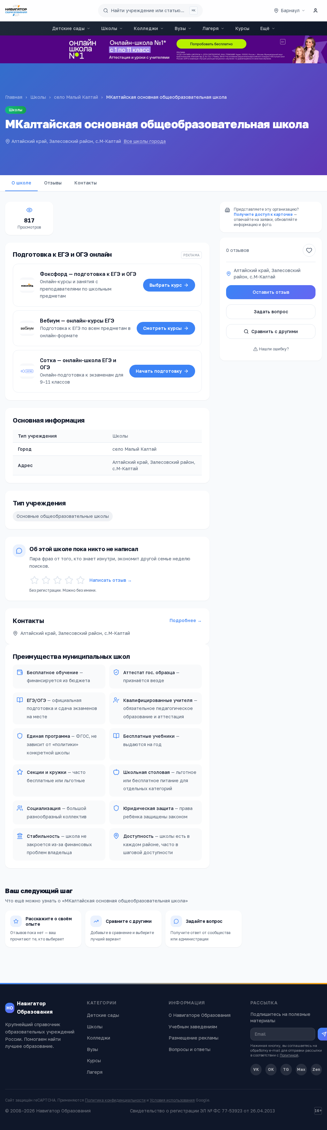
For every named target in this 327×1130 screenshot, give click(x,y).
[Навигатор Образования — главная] (16, 10)
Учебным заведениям (193, 1026)
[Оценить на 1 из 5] (34, 580)
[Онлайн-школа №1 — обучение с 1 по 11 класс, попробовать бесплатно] (163, 49)
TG (286, 1069)
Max (301, 1069)
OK (271, 1069)
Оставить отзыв (271, 292)
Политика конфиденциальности (115, 1100)
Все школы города (145, 141)
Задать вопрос (271, 311)
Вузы (180, 28)
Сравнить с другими (274, 331)
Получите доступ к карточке (263, 214)
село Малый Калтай (76, 97)
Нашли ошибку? (274, 349)
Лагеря (210, 28)
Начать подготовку (159, 371)
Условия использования (172, 1100)
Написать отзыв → (110, 580)
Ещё (265, 28)
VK (256, 1069)
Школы (109, 28)
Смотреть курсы (162, 328)
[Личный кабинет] (315, 10)
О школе (21, 182)
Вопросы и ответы (189, 1049)
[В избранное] (309, 250)
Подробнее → (186, 620)
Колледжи (146, 28)
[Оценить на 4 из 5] (69, 580)
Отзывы (53, 182)
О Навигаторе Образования (200, 1015)
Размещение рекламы (193, 1037)
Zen (316, 1069)
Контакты (85, 182)
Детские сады (68, 28)
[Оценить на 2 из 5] (46, 580)
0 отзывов (237, 250)
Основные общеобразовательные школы (63, 516)
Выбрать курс (165, 285)
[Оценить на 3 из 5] (57, 580)
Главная (13, 97)
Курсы (242, 28)
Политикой (289, 1055)
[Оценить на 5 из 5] (80, 580)
